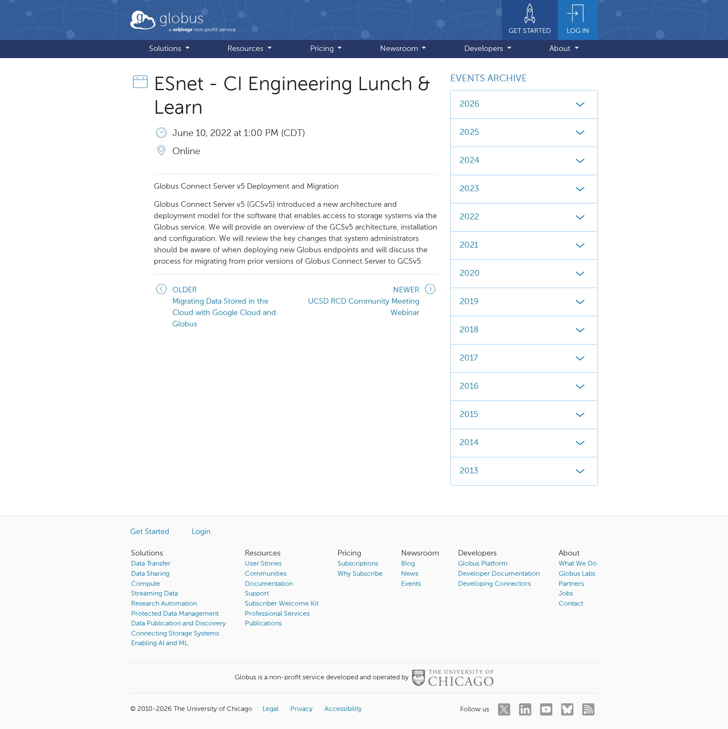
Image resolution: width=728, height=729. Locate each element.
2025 (469, 132)
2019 (469, 302)
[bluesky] (567, 709)
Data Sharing (150, 574)
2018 (469, 330)
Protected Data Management (175, 614)
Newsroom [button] (400, 49)
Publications (263, 623)
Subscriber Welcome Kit (281, 604)
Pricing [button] (323, 49)
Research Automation (164, 604)
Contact (571, 604)
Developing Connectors (494, 584)
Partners (571, 584)
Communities (265, 574)
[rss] (588, 709)
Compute (145, 584)
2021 (469, 245)
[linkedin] (525, 709)
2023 (469, 189)
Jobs (566, 593)
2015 (469, 415)
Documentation (269, 584)
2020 (470, 274)
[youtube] (546, 709)
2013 (469, 471)
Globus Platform (483, 564)
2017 (469, 358)
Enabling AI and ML (159, 643)
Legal (270, 709)
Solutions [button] (166, 49)
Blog (408, 564)
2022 (469, 217)
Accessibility (343, 709)
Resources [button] (246, 49)
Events (411, 584)
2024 (469, 161)
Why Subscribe (360, 574)
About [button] (561, 49)
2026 (469, 104)
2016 (469, 386)
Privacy (301, 709)
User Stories (263, 564)
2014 (469, 443)
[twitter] (504, 709)
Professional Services (277, 614)
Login (201, 532)
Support (257, 593)
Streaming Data (154, 593)
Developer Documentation (499, 574)
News (409, 574)
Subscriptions (357, 564)
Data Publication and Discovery (178, 623)
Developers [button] (484, 49)
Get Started (149, 532)
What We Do (578, 564)
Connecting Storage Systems (175, 633)
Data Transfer (151, 564)
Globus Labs (577, 574)
